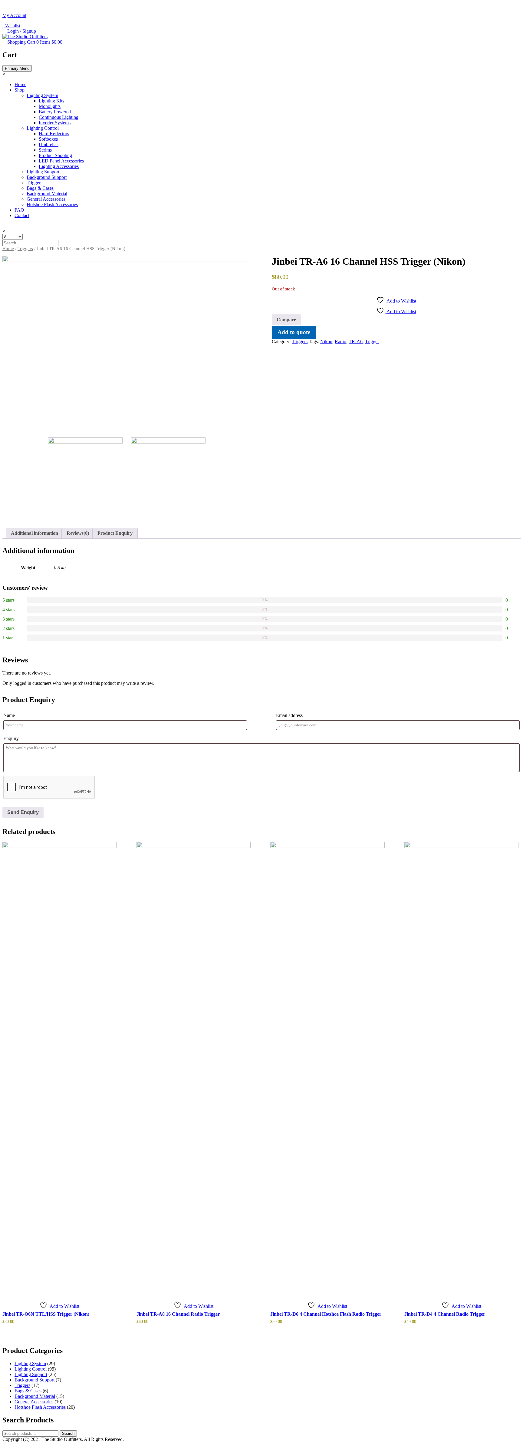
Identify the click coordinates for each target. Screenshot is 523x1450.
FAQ (19, 210)
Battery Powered (55, 111)
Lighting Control (43, 128)
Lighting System (42, 95)
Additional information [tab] (34, 533)
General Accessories (46, 199)
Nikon (326, 341)
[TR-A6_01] (126, 343)
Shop (20, 89)
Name (9, 715)
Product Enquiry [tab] (115, 533)
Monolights (50, 106)
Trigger (372, 341)
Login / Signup (21, 31)
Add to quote (294, 332)
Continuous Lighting (58, 117)
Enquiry (11, 738)
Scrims (45, 149)
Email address (289, 715)
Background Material (47, 193)
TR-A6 (356, 341)
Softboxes (48, 139)
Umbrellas (48, 144)
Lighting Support (43, 171)
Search (68, 1433)
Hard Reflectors (54, 133)
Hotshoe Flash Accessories (52, 204)
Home (20, 84)
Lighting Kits (51, 100)
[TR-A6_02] (168, 474)
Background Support (47, 177)
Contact (22, 215)
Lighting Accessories (59, 166)
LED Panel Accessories (61, 160)
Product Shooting (55, 155)
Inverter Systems (55, 122)
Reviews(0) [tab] (78, 533)
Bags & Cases (40, 188)
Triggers (34, 182)
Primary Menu (17, 68)
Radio (340, 341)
